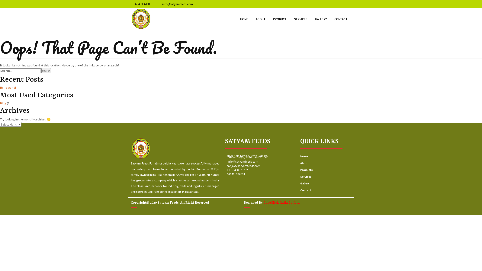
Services (300, 19)
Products (306, 170)
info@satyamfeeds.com (177, 4)
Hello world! (8, 87)
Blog (3, 103)
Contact (340, 19)
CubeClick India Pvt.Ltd (281, 203)
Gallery (321, 19)
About (260, 19)
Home (244, 19)
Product (280, 19)
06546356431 (142, 4)
